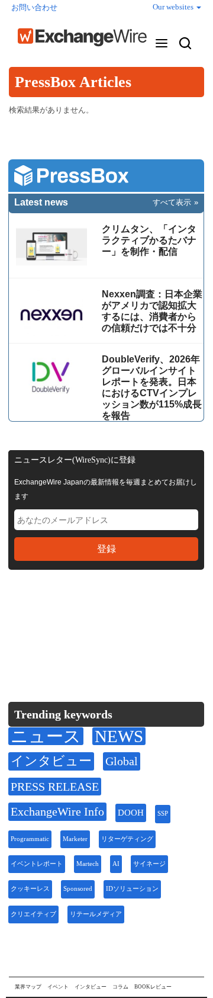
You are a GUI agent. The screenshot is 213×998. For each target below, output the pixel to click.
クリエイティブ (33, 914)
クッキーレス (30, 888)
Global (121, 761)
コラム (120, 987)
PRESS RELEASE (55, 786)
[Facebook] (77, 616)
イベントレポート (37, 864)
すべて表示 (172, 202)
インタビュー (51, 761)
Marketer (75, 839)
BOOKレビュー (153, 987)
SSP (162, 813)
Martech (87, 864)
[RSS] (132, 616)
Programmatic (30, 839)
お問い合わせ (34, 7)
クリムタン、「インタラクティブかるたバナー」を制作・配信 (149, 240)
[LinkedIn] (104, 616)
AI (116, 864)
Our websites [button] (174, 6)
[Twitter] (48, 615)
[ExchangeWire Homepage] (82, 37)
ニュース (46, 736)
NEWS (119, 736)
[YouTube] (19, 616)
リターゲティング (127, 839)
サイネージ (149, 864)
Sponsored (77, 888)
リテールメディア (96, 914)
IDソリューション (132, 888)
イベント (58, 987)
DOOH (131, 812)
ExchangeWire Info (57, 811)
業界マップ (28, 987)
